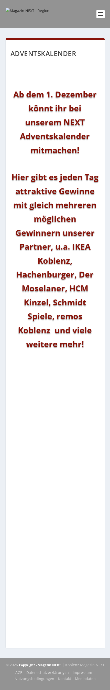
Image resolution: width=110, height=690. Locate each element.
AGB (19, 672)
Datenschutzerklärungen (47, 672)
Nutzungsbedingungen (34, 678)
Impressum (82, 672)
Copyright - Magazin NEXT (40, 665)
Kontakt (64, 678)
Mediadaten (85, 678)
